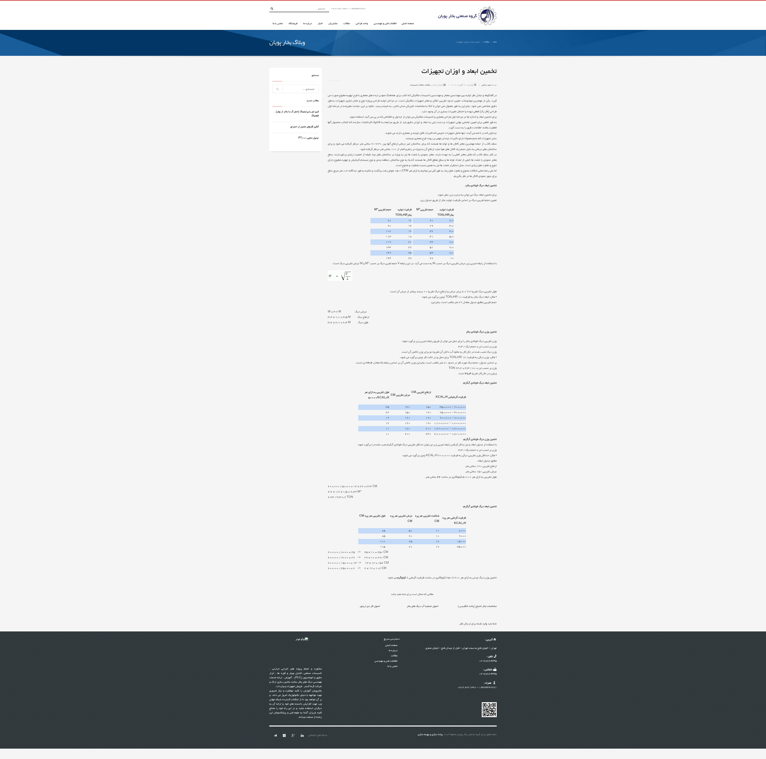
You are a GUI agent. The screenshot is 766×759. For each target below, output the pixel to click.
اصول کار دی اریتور (370, 606)
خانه (495, 42)
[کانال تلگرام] (275, 735)
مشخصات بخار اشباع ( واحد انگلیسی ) (477, 606)
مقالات (486, 42)
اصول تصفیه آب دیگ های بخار (422, 606)
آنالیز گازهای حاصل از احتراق (304, 127)
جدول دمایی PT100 (308, 138)
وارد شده (481, 623)
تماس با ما (392, 666)
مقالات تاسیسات (417, 85)
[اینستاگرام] (284, 735)
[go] (272, 8)
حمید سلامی (486, 85)
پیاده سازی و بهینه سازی (430, 734)
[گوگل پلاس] (293, 735)
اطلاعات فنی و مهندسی (386, 661)
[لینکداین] (302, 735)
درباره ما (393, 650)
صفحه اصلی (391, 645)
